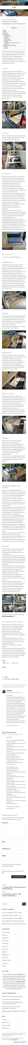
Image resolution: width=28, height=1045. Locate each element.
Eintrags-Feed (5, 1022)
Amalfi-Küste (10, 974)
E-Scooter (4, 940)
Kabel (18, 979)
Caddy (5, 679)
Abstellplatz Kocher (7, 36)
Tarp (24, 985)
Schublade (6, 37)
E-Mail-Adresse (6, 848)
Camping (7, 976)
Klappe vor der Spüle (8, 40)
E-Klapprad (4, 938)
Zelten (3, 966)
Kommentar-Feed (6, 1025)
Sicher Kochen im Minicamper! (15, 996)
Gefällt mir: (6, 48)
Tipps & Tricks (5, 960)
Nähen (7, 983)
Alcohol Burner (5, 974)
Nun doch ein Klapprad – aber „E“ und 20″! (12, 912)
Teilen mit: (6, 46)
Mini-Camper (11, 679)
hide (15, 27)
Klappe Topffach (7, 38)
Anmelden (4, 1019)
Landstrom (7, 981)
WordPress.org (5, 1028)
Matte (16, 981)
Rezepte (4, 985)
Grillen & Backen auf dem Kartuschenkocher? (13, 921)
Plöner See (10, 983)
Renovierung (22, 983)
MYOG (3, 952)
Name (4, 841)
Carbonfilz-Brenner (12, 976)
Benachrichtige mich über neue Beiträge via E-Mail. (13, 872)
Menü (14, 7)
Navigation (4, 954)
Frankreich (4, 979)
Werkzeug (7, 988)
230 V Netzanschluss (7, 616)
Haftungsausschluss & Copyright (9, 45)
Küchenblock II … (6, 34)
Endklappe (6, 41)
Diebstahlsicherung (18, 976)
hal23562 (13, 19)
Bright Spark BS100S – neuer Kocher (17, 1011)
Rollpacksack (8, 985)
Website (4, 855)
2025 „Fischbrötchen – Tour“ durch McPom (12, 918)
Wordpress (15, 988)
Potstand (15, 983)
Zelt (18, 988)
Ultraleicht (21, 986)
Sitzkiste (4, 30)
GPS (11, 979)
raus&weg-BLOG (10, 2)
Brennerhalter (16, 974)
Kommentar (5, 822)
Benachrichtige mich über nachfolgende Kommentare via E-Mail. (11, 865)
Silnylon (12, 985)
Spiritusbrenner (20, 985)
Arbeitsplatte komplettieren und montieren (12, 42)
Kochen (4, 949)
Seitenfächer (6, 43)
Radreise (18, 983)
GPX (13, 979)
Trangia (12, 986)
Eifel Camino (24, 976)
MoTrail (4, 983)
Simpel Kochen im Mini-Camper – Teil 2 (11, 915)
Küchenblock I (5, 33)
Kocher (23, 979)
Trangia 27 (16, 986)
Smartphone (16, 985)
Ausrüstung (5, 932)
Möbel (17, 679)
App (12, 974)
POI (12, 983)
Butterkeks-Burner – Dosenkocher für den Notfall (14, 923)
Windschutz (11, 988)
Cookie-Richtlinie (14, 1039)
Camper (6, 677)
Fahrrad (4, 943)
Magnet (13, 981)
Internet (4, 946)
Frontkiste (5, 31)
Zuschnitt (20, 988)
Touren (3, 963)
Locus (10, 981)
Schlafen (4, 957)
